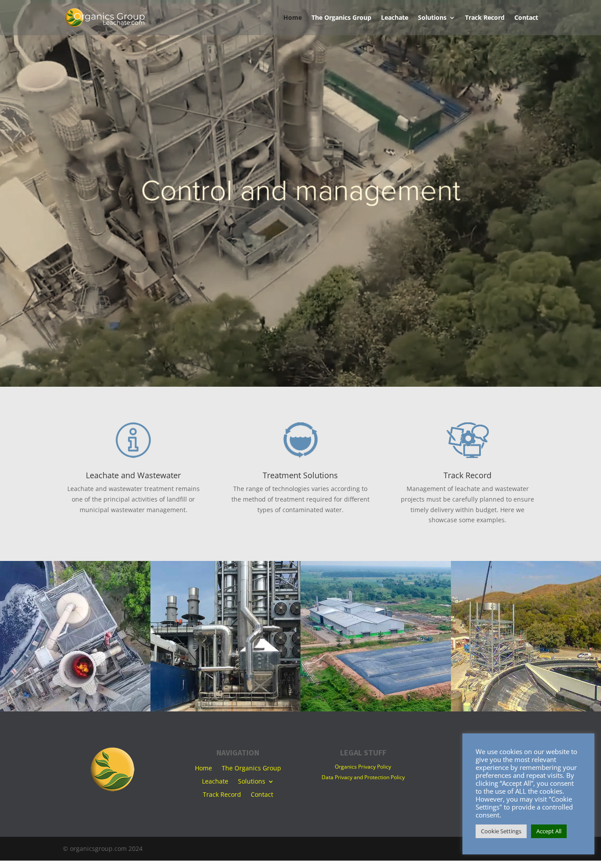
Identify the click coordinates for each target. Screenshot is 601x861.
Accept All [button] (548, 831)
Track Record (485, 18)
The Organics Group (341, 18)
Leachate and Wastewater (133, 475)
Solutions (432, 18)
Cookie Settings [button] (501, 831)
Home (292, 18)
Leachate (394, 18)
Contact (526, 18)
